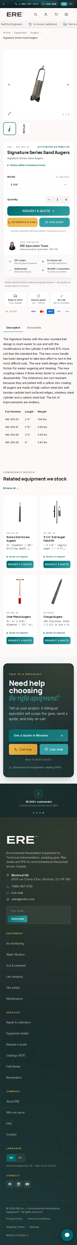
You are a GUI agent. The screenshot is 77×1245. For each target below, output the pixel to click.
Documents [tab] (34, 327)
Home (6, 32)
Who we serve (15, 1112)
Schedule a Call (24, 222)
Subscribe (17, 918)
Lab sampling (14, 976)
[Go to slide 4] (43, 813)
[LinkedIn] (18, 1184)
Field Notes (13, 1066)
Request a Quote (36, 211)
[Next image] (67, 84)
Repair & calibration (18, 1022)
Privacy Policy (14, 1218)
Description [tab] (13, 327)
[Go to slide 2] (37, 813)
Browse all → (11, 488)
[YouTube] (27, 1184)
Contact (11, 1134)
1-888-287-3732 (22, 886)
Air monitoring (15, 943)
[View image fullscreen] (9, 113)
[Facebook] (9, 1184)
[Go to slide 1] (34, 813)
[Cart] (56, 14)
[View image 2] (24, 128)
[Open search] (35, 14)
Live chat (56, 222)
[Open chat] (67, 1235)
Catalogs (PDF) (15, 1055)
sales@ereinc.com (23, 899)
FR (70, 4)
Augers (35, 32)
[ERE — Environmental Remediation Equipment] (15, 14)
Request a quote (16, 1044)
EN (64, 4)
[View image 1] (9, 128)
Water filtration (15, 954)
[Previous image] (9, 84)
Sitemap (34, 1226)
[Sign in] (45, 14)
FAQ (9, 1123)
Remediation (14, 1077)
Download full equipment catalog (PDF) (37, 767)
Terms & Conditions (38, 1218)
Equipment (20, 32)
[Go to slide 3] (40, 813)
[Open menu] (66, 14)
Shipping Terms (15, 1226)
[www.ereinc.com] (38, 839)
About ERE (12, 1101)
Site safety (13, 987)
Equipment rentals (17, 1033)
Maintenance (14, 998)
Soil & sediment (16, 965)
